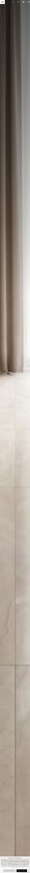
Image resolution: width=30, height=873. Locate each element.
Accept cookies (22, 870)
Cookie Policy (15, 867)
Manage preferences (9, 870)
